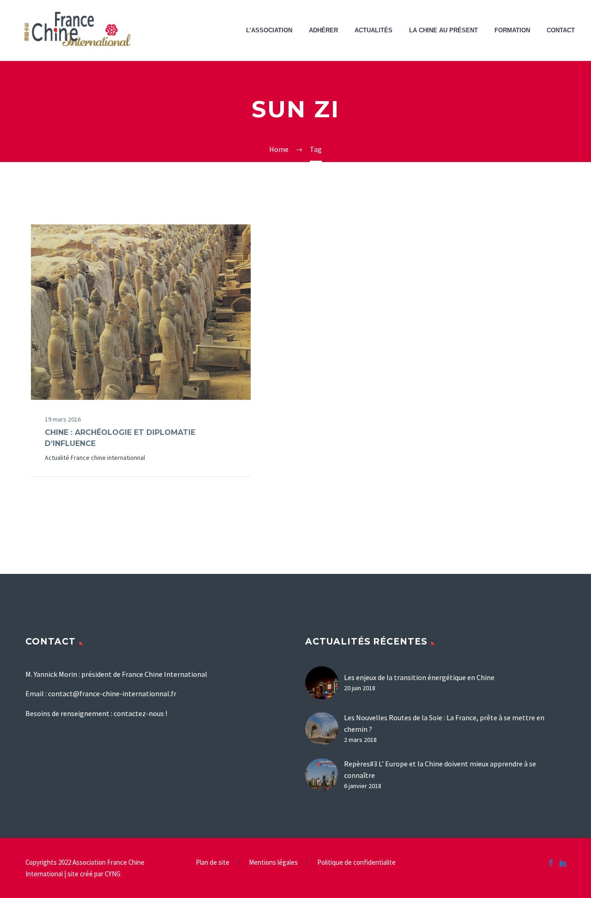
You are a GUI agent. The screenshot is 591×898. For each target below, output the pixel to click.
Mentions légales (273, 862)
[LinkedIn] (563, 863)
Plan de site (212, 862)
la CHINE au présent (443, 30)
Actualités (373, 30)
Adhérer (323, 30)
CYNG (113, 873)
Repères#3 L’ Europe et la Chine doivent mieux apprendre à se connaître (440, 769)
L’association (269, 30)
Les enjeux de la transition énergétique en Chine (419, 677)
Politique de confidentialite (356, 862)
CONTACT (561, 30)
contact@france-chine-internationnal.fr (112, 693)
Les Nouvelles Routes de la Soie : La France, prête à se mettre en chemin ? (444, 723)
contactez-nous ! (140, 713)
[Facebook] (551, 863)
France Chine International (151, 249)
